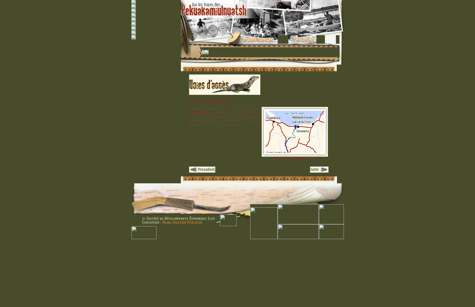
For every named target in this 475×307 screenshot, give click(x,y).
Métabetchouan (200, 113)
